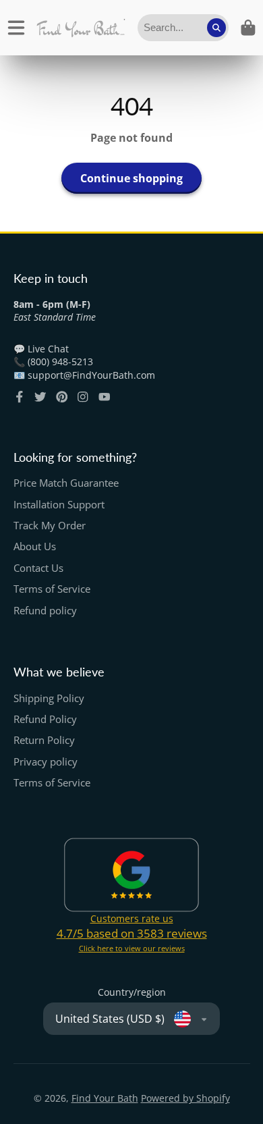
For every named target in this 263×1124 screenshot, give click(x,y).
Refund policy (45, 611)
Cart (248, 28)
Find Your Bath (104, 1098)
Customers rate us (131, 918)
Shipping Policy (48, 698)
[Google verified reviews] (131, 875)
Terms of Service (51, 589)
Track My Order (49, 525)
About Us (34, 546)
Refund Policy (45, 719)
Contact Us (38, 568)
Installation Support (59, 505)
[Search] (216, 27)
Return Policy (44, 740)
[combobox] (183, 27)
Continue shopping (131, 178)
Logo (80, 27)
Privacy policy (45, 762)
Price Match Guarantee (66, 483)
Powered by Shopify (185, 1098)
